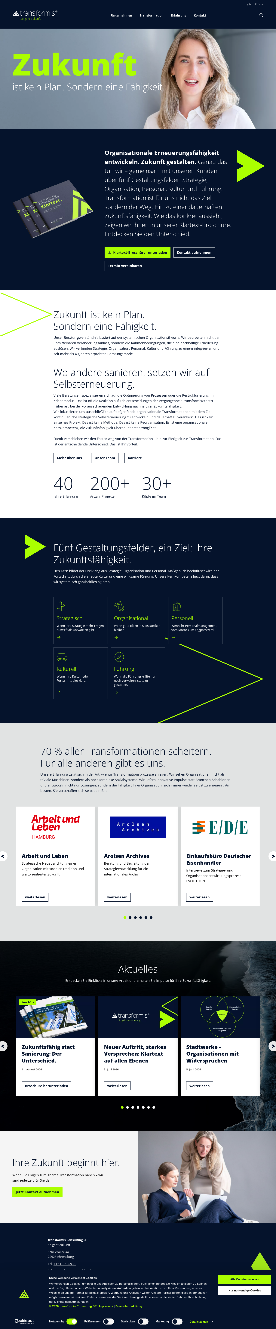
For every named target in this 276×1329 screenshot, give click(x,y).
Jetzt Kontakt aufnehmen (37, 1192)
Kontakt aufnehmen (194, 252)
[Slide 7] (153, 1107)
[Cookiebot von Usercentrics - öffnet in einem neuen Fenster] (24, 1321)
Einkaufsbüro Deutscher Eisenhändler (218, 859)
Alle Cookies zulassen (244, 1279)
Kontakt (200, 15)
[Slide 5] (146, 917)
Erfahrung (178, 15)
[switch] (108, 1321)
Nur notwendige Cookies (244, 1290)
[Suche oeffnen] (261, 15)
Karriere (135, 458)
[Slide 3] (135, 917)
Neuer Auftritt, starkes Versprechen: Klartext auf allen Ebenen (135, 1053)
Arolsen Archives (126, 855)
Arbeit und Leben (45, 855)
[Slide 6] (151, 917)
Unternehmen (121, 15)
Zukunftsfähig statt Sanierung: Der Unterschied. (48, 1053)
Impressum (106, 1306)
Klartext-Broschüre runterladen (140, 252)
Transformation (152, 15)
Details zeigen (198, 1321)
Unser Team (105, 458)
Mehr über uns (69, 458)
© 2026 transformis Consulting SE (73, 1306)
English (248, 4)
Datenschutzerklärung (129, 1306)
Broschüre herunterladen (46, 1086)
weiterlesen (35, 897)
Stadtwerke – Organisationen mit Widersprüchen (212, 1053)
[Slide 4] (140, 917)
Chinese (259, 4)
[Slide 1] (125, 917)
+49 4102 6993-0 (65, 1264)
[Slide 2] (130, 917)
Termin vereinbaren (125, 265)
